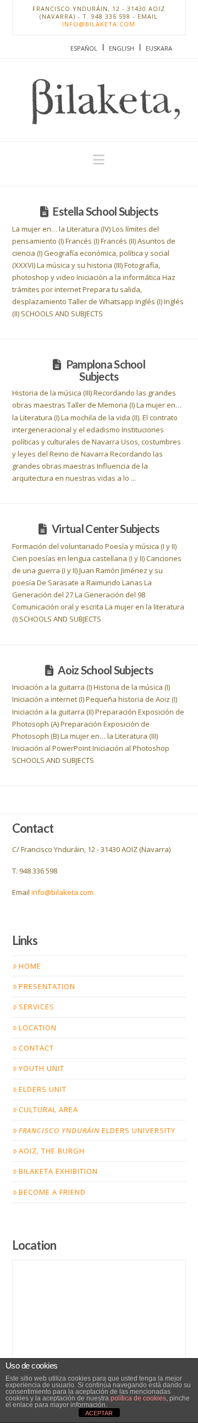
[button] (99, 159)
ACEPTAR (99, 1413)
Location (38, 1027)
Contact (36, 1048)
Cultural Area (48, 1109)
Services (36, 1007)
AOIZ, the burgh (52, 1151)
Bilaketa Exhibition (58, 1171)
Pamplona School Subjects (105, 370)
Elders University (97, 1130)
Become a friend (52, 1192)
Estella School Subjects (105, 211)
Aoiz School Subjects (105, 670)
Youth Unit (41, 1068)
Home (30, 966)
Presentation (47, 986)
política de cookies (138, 1398)
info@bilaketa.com (98, 24)
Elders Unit (43, 1089)
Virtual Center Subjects (106, 528)
